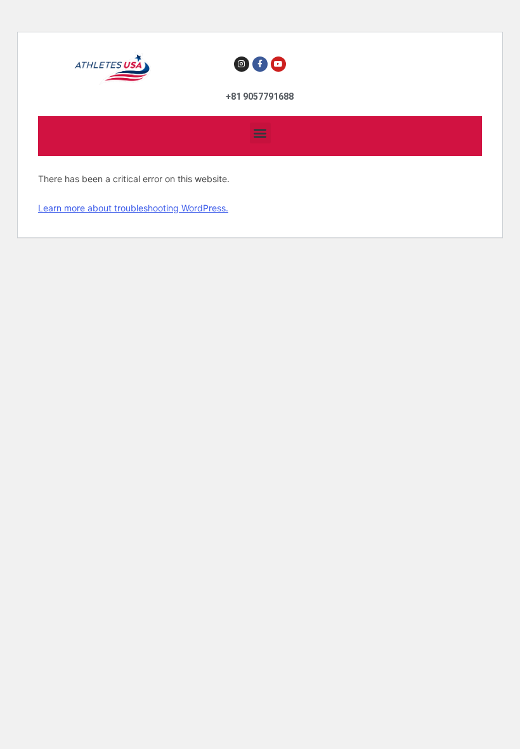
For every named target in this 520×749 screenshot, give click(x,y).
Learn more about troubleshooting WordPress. (133, 207)
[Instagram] (241, 64)
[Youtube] (278, 64)
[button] (260, 133)
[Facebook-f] (260, 64)
